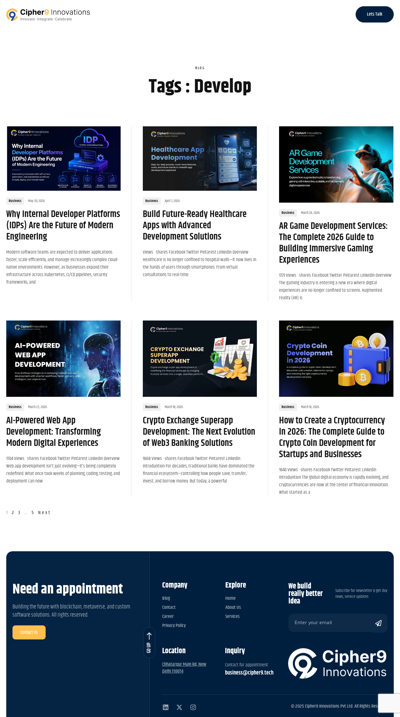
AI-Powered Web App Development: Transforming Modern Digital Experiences (53, 431)
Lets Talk (374, 14)
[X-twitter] (179, 707)
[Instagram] (193, 707)
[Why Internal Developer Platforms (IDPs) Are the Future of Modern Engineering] (63, 158)
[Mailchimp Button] (380, 623)
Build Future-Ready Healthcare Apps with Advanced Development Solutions (195, 225)
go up (149, 648)
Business (15, 201)
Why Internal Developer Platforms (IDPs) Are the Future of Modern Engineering (63, 225)
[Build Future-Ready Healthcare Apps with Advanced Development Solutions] (200, 158)
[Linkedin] (165, 707)
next (44, 513)
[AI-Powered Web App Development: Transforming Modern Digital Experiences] (63, 358)
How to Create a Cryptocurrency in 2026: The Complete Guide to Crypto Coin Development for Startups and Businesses (332, 437)
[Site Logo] (48, 14)
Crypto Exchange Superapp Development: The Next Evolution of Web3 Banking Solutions (199, 431)
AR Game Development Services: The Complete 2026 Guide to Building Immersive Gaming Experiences (333, 243)
